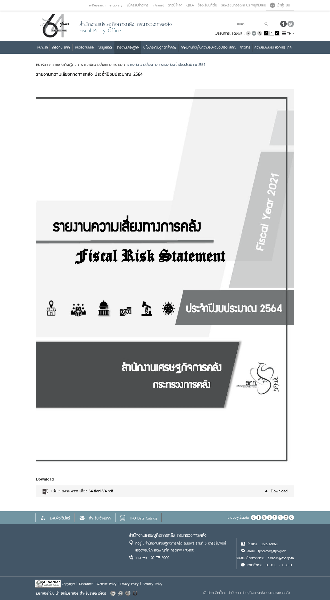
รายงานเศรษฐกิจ (64, 64)
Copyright (68, 584)
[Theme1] (266, 33)
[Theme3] (277, 33)
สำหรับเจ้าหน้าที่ (100, 518)
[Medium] (254, 33)
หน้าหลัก (42, 64)
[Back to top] (315, 585)
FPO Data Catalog (143, 518)
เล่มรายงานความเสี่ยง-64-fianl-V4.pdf (82, 490)
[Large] (259, 33)
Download (279, 490)
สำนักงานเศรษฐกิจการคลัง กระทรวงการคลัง (168, 535)
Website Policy (106, 584)
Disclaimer (86, 584)
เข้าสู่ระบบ (283, 5)
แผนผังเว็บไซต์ (60, 518)
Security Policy (152, 584)
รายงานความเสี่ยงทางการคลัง (101, 64)
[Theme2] (272, 33)
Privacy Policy (129, 584)
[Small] (248, 33)
